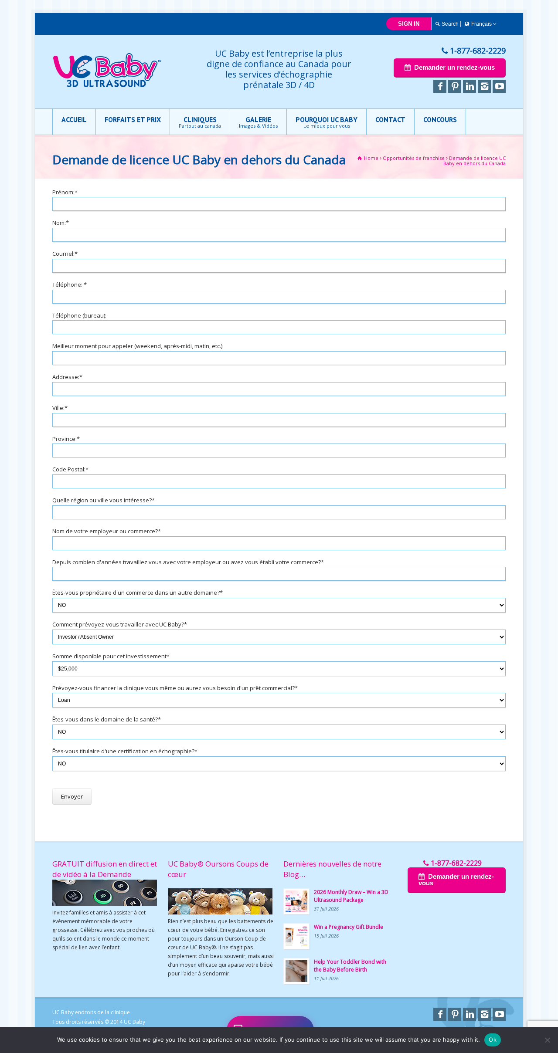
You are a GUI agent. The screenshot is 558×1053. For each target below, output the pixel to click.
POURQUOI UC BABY (326, 122)
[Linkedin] (469, 86)
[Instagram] (484, 86)
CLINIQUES (200, 122)
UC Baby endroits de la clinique (91, 1012)
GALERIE (258, 122)
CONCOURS (440, 119)
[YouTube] (499, 86)
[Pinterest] (454, 86)
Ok (493, 1039)
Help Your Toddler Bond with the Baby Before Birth (350, 965)
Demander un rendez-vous (454, 67)
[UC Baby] (107, 85)
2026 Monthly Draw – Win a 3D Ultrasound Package (351, 896)
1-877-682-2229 (478, 50)
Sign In (408, 23)
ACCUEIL (74, 119)
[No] (547, 1040)
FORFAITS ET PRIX (133, 119)
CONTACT (390, 119)
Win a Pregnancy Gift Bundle (348, 927)
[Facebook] (439, 86)
